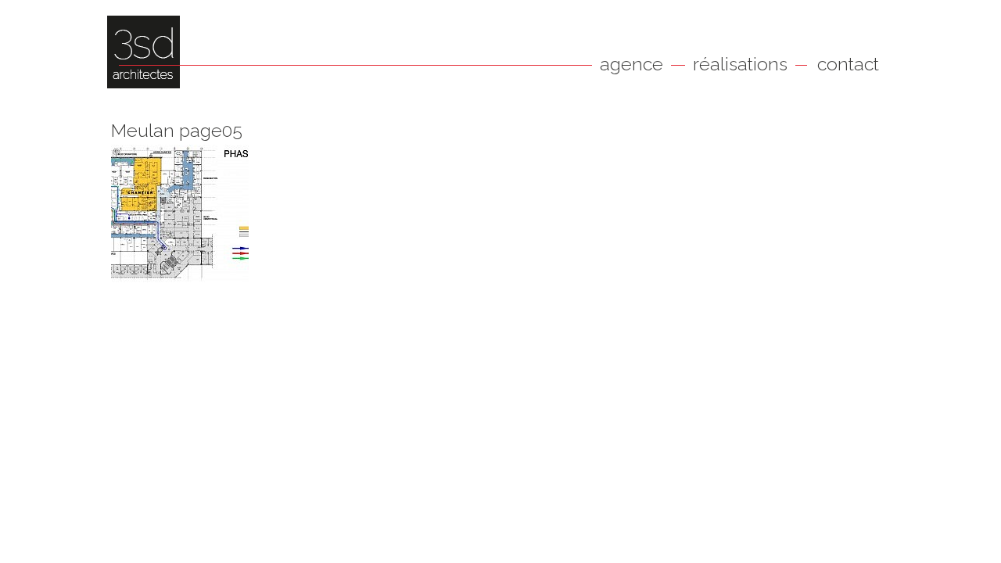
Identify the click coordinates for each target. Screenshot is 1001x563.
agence (631, 63)
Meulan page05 (176, 130)
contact (848, 63)
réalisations (740, 63)
